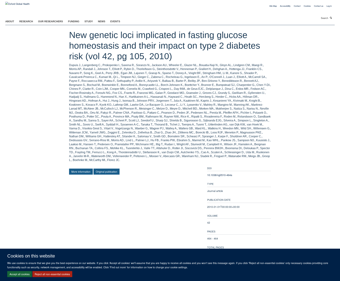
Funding (73, 21)
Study (88, 21)
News (101, 21)
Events (115, 21)
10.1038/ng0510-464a (219, 175)
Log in (329, 5)
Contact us (318, 5)
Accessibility (285, 5)
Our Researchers (50, 21)
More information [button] (80, 171)
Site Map (273, 5)
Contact (297, 5)
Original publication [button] (106, 171)
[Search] (331, 18)
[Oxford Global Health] (17, 2)
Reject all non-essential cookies (52, 274)
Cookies (307, 5)
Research (26, 21)
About (9, 21)
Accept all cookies (20, 274)
